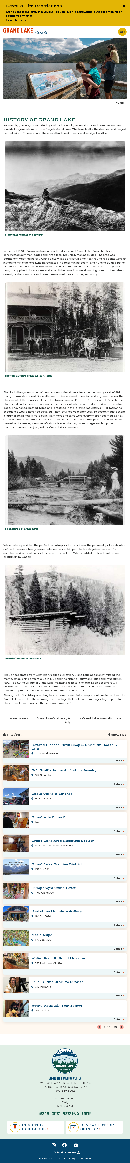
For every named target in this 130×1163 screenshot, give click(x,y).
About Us (44, 1113)
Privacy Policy (71, 1113)
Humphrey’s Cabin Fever (53, 888)
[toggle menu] (122, 32)
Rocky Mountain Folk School (56, 1006)
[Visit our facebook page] (64, 1145)
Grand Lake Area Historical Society (62, 841)
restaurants (62, 690)
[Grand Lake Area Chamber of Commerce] (25, 31)
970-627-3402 (65, 1090)
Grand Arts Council (48, 817)
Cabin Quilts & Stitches (51, 794)
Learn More (14, 20)
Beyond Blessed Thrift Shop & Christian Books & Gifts (74, 747)
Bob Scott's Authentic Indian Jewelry (64, 770)
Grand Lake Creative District (56, 864)
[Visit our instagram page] (54, 1145)
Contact (56, 1113)
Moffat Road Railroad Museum (58, 958)
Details (118, 760)
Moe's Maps (41, 935)
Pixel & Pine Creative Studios (57, 982)
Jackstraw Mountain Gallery (56, 911)
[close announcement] (124, 6)
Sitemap (86, 1113)
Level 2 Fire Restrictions (34, 5)
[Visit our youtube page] (75, 1145)
